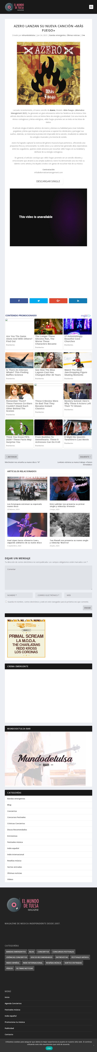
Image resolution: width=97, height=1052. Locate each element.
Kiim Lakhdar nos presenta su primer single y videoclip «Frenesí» (67, 505)
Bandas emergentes (57, 35)
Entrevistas (12, 836)
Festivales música (15, 842)
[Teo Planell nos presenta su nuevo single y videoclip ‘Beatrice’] (70, 525)
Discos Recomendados (17, 829)
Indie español (13, 848)
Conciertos (12, 811)
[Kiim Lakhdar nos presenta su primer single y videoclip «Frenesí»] (70, 488)
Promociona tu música (15, 1022)
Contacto (9, 1034)
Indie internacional (15, 854)
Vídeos (10, 879)
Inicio (7, 997)
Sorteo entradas (14, 867)
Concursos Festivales (16, 817)
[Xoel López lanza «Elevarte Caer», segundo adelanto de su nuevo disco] (27, 525)
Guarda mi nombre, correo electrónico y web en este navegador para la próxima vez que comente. (48, 602)
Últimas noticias (73, 35)
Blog (9, 805)
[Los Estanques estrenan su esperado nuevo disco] (27, 488)
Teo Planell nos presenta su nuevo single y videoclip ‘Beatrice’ (69, 541)
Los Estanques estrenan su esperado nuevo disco (24, 505)
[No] (93, 1045)
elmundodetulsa (28, 35)
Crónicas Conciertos (16, 823)
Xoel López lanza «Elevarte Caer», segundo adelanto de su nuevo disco (24, 541)
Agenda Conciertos (13, 1003)
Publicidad (9, 1028)
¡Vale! (49, 1048)
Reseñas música (14, 860)
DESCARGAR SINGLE (48, 181)
